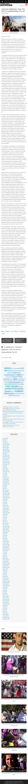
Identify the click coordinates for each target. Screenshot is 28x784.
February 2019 (6, 490)
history (19, 372)
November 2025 (6, 444)
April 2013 (5, 593)
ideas (19, 375)
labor (15, 379)
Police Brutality (11, 386)
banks (19, 368)
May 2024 (5, 453)
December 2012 (6, 599)
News (22, 380)
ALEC (12, 368)
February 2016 (6, 541)
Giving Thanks (10, 426)
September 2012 (6, 603)
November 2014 (6, 564)
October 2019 (5, 482)
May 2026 (5, 439)
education (9, 370)
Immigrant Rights (17, 376)
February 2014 (6, 578)
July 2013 (5, 588)
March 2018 (5, 505)
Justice (11, 379)
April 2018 (5, 503)
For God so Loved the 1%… (14, 651)
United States (22, 331)
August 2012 (5, 605)
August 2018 (5, 499)
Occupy (6, 382)
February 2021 (6, 470)
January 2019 (5, 491)
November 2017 (6, 509)
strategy (6, 393)
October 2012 (5, 602)
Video (14, 395)
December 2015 (6, 544)
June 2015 (5, 553)
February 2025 (6, 447)
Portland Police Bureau (14, 388)
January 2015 (5, 561)
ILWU (23, 374)
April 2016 (5, 538)
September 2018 (6, 497)
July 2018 (5, 500)
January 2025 (5, 449)
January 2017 (5, 524)
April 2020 (5, 476)
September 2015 (6, 549)
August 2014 (5, 568)
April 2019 (5, 488)
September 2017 (6, 512)
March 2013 (5, 594)
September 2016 (6, 530)
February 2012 (6, 614)
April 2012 (5, 611)
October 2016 (5, 529)
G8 (11, 331)
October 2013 (5, 584)
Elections (8, 331)
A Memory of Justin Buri (14, 406)
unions (10, 395)
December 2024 (6, 450)
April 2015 (5, 556)
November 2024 (6, 452)
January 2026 (5, 442)
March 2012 (5, 612)
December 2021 (6, 461)
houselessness (9, 374)
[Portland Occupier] (14, 4)
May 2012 (5, 609)
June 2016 (5, 535)
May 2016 (5, 537)
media (14, 380)
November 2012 (6, 600)
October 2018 (5, 496)
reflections (13, 391)
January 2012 (5, 615)
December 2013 (6, 581)
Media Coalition (18, 380)
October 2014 (5, 565)
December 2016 (6, 526)
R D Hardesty (5, 413)
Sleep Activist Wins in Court (13, 425)
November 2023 (6, 455)
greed (15, 372)
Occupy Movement (14, 382)
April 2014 (5, 575)
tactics (12, 393)
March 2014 (5, 576)
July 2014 (5, 570)
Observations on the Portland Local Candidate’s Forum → (19, 340)
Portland (21, 386)
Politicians (16, 331)
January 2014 (5, 579)
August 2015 (5, 550)
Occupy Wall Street (12, 384)
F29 (23, 370)
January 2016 (5, 543)
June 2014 (5, 571)
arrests (15, 368)
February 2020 (6, 477)
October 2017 (5, 511)
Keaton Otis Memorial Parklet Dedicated (15, 411)
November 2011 (6, 619)
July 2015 (5, 552)
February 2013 (6, 596)
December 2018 (6, 493)
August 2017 (5, 514)
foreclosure (10, 372)
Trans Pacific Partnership (19, 393)
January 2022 (5, 459)
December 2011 (6, 617)
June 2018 (5, 502)
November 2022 (6, 456)
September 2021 (6, 464)
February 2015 (6, 559)
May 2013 (5, 591)
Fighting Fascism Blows (11, 409)
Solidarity (19, 391)
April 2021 (5, 467)
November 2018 (6, 494)
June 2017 (5, 517)
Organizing (18, 384)
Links (19, 379)
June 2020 (5, 474)
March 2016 (5, 540)
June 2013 (5, 590)
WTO (3, 333)
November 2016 (6, 527)
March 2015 (5, 558)
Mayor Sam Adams (8, 380)
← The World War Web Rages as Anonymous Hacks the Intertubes (7, 340)
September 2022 (6, 458)
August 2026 (5, 438)
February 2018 (6, 506)
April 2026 (5, 441)
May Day (22, 379)
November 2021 (6, 462)
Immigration (6, 379)
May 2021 (5, 465)
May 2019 (5, 486)
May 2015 (5, 555)
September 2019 (6, 483)
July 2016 (5, 534)
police (22, 384)
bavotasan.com (21, 783)
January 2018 (5, 508)
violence (18, 395)
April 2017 (5, 520)
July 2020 (5, 473)
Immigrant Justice (9, 376)
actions (7, 368)
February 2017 (6, 523)
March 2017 (5, 521)
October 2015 (5, 547)
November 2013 (6, 582)
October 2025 (5, 445)
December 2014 (6, 562)
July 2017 (5, 515)
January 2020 (5, 479)
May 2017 (5, 518)
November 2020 (6, 471)
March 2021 (5, 468)
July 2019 (5, 485)
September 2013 (6, 585)
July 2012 (5, 606)
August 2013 (5, 587)
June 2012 (5, 608)
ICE (16, 374)
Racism (8, 391)
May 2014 (5, 573)
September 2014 (6, 567)
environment (19, 370)
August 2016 (5, 532)
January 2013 (5, 597)
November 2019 (6, 480)
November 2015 (6, 546)
